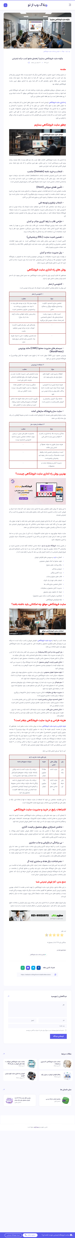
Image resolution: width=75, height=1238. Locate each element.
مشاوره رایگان (31, 1235)
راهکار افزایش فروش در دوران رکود (50, 1075)
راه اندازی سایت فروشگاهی (57, 102)
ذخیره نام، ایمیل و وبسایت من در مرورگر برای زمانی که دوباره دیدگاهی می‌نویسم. (45, 1030)
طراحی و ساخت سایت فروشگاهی (37, 955)
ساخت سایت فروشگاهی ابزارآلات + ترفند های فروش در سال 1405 (15, 1063)
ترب (54, 557)
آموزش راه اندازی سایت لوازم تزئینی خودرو (15, 1075)
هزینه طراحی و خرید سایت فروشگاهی (54, 726)
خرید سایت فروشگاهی (45, 640)
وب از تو (36, 1127)
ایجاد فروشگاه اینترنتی (13, 1235)
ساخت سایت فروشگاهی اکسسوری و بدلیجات (50, 1063)
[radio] (62, 936)
